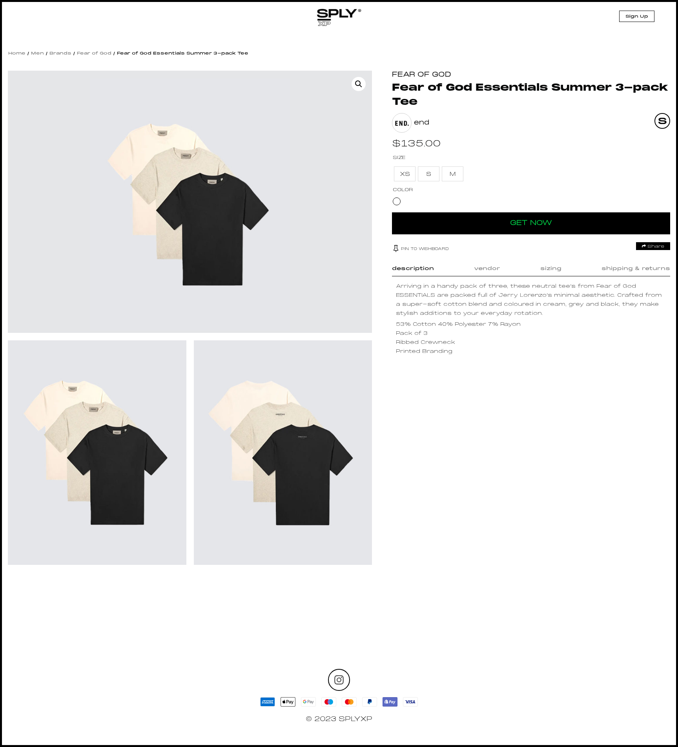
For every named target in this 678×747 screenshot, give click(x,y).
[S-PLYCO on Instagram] (339, 680)
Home (17, 53)
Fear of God (94, 53)
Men (37, 53)
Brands (60, 53)
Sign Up (636, 16)
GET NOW (531, 223)
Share (655, 246)
